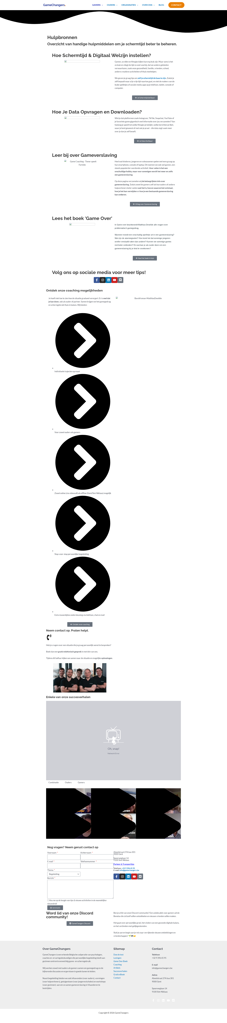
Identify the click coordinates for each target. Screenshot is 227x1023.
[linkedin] (164, 1000)
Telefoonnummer (88, 861)
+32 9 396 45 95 (128, 868)
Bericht (50, 878)
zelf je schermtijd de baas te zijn (152, 78)
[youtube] (169, 1000)
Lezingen (117, 958)
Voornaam (52, 852)
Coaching (118, 964)
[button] (101, 5)
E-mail (50, 861)
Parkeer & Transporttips (124, 864)
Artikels (117, 968)
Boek (121, 961)
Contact (117, 978)
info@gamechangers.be (129, 870)
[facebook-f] (154, 1000)
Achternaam (86, 852)
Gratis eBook (119, 974)
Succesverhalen (120, 971)
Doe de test (118, 954)
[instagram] (159, 1000)
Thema (50, 870)
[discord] (174, 1000)
